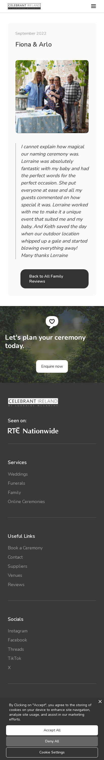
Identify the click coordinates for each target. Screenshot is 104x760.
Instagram (18, 631)
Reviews (16, 585)
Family (14, 492)
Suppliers (17, 566)
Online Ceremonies (26, 502)
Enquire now (52, 366)
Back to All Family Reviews (46, 279)
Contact (15, 557)
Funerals (16, 483)
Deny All (52, 741)
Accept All (52, 730)
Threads (16, 649)
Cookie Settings (52, 752)
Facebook (17, 640)
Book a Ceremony (25, 548)
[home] (24, 6)
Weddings (18, 474)
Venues (15, 575)
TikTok (14, 658)
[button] (93, 6)
